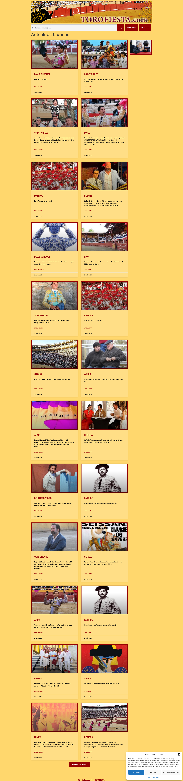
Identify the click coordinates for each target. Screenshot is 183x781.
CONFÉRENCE (41, 557)
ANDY (37, 620)
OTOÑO (38, 374)
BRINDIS (38, 678)
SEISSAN (88, 557)
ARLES (87, 374)
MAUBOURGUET (42, 74)
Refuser (153, 772)
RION (86, 257)
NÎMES (37, 737)
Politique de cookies (153, 777)
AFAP (37, 435)
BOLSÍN (88, 196)
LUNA (87, 133)
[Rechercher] (120, 27)
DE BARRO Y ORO (43, 498)
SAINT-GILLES (91, 74)
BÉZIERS (88, 737)
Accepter (136, 772)
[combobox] (74, 27)
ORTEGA (88, 435)
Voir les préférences (171, 772)
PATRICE (38, 196)
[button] (179, 754)
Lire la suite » (39, 87)
